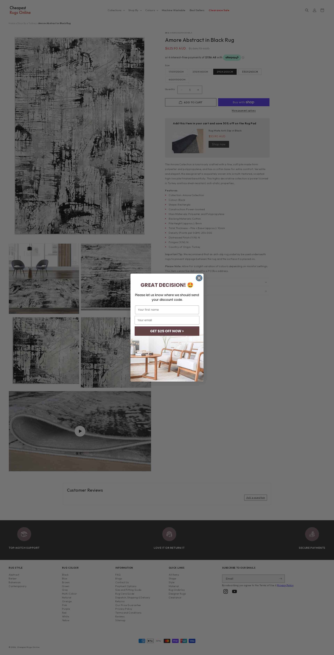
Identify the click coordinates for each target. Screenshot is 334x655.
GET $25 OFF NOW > (167, 331)
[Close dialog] (199, 278)
